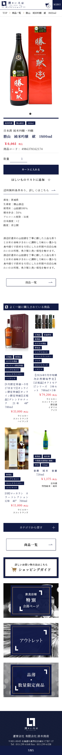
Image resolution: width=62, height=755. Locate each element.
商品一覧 (16, 13)
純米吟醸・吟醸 (23, 131)
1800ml (31, 123)
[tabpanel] (31, 65)
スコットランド (20, 418)
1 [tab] (31, 114)
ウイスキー (23, 415)
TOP (5, 13)
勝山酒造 (20, 123)
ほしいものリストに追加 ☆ (31, 180)
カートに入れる (31, 169)
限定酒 (54, 404)
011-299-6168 (23, 744)
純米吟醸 (8, 123)
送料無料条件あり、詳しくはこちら (26, 190)
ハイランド (23, 421)
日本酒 (7, 131)
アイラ (54, 409)
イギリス (52, 407)
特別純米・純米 (49, 485)
